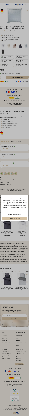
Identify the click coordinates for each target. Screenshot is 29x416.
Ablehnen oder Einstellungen (14, 214)
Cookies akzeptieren (14, 218)
